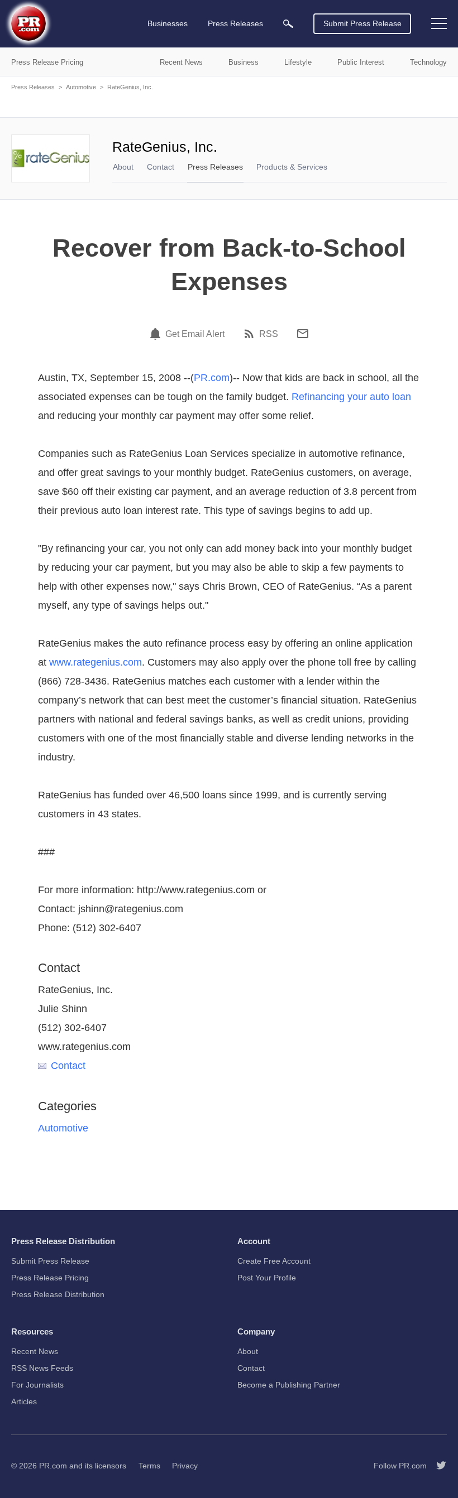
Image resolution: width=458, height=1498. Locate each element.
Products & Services (291, 166)
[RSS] (250, 333)
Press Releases (33, 87)
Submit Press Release (362, 23)
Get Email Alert (195, 334)
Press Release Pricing (50, 1277)
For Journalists (37, 1384)
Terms (149, 1466)
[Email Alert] (157, 333)
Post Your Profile (266, 1277)
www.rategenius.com (95, 662)
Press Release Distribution (57, 1294)
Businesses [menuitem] (167, 23)
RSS (268, 334)
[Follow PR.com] (437, 1466)
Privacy (185, 1466)
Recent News (34, 1351)
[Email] (302, 333)
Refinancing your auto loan (351, 396)
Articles (24, 1401)
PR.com (212, 377)
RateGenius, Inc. (130, 87)
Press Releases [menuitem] (235, 23)
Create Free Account (274, 1260)
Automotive (81, 87)
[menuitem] (288, 23)
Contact (160, 166)
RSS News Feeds (42, 1368)
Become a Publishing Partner (288, 1384)
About (123, 166)
